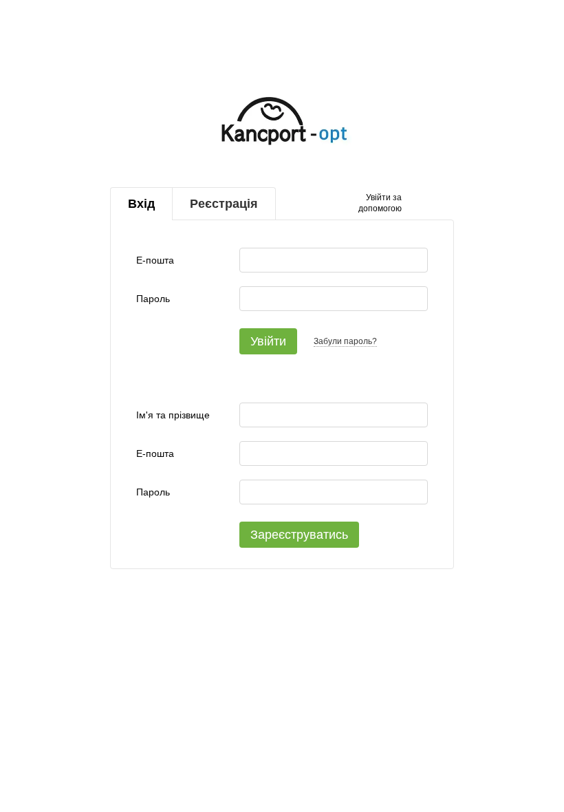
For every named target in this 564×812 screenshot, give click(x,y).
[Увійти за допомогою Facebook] (417, 203)
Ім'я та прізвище (173, 414)
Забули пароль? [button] (345, 341)
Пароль (153, 298)
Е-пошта (155, 260)
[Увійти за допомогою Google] (439, 203)
